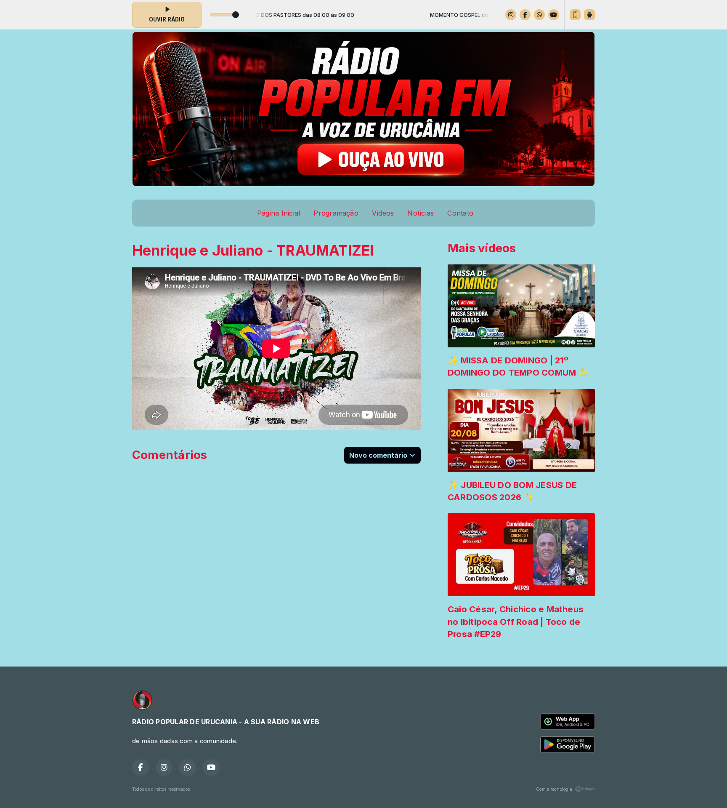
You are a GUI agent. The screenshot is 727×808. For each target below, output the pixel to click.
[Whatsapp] (539, 14)
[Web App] (575, 14)
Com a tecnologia (554, 789)
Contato (460, 213)
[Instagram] (510, 14)
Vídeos (383, 213)
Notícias (420, 213)
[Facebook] (525, 14)
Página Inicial (278, 213)
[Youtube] (553, 14)
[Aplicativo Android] (589, 14)
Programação (335, 213)
